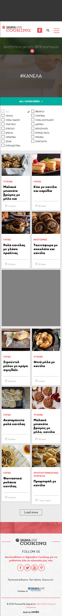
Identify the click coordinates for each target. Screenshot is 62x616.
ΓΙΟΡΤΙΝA (40, 116)
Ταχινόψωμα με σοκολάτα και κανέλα (46, 249)
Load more (31, 512)
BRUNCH (39, 111)
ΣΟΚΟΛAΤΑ (41, 141)
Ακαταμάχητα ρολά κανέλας (14, 422)
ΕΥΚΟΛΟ (10, 128)
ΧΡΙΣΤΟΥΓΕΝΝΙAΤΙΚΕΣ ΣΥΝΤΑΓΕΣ (46, 474)
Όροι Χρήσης (35, 579)
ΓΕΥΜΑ (9, 116)
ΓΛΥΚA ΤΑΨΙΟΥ (13, 120)
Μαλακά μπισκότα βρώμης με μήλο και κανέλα (11, 193)
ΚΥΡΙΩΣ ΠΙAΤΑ (42, 133)
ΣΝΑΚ (8, 141)
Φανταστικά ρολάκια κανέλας (12, 482)
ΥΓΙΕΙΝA (8, 181)
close (32, 51)
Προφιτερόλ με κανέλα (45, 483)
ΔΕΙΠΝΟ (39, 124)
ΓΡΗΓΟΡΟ (11, 124)
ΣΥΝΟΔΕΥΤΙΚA (13, 145)
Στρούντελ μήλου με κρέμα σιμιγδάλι (15, 366)
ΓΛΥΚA (37, 181)
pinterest (41, 568)
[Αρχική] (16, 31)
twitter (27, 568)
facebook (20, 568)
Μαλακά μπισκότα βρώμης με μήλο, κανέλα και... (44, 426)
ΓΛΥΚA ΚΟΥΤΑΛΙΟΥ (44, 120)
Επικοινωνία (47, 579)
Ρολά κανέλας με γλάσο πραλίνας (14, 249)
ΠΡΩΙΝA (39, 137)
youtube (34, 568)
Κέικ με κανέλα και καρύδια (45, 189)
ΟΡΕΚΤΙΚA (11, 137)
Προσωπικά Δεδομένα (18, 579)
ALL (7, 111)
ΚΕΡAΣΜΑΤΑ (41, 128)
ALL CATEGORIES (29, 101)
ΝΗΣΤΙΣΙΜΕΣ (40, 239)
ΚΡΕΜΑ (9, 133)
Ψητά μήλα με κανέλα (44, 364)
